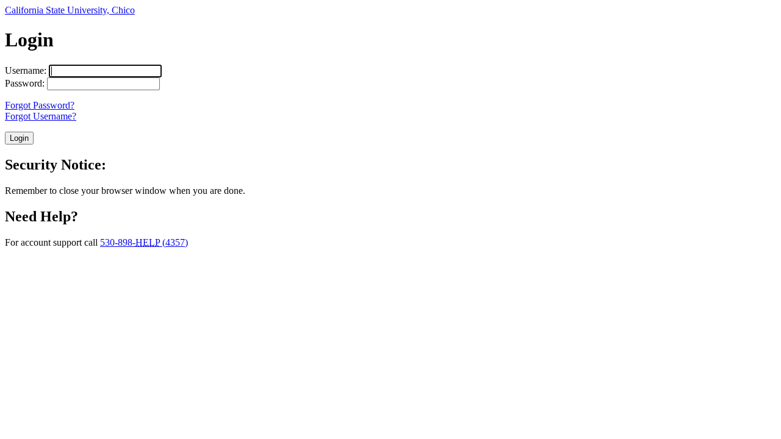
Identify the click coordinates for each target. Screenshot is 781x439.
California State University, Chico (70, 10)
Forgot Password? (39, 105)
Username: (25, 70)
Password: (25, 83)
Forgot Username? (40, 116)
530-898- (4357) (144, 242)
